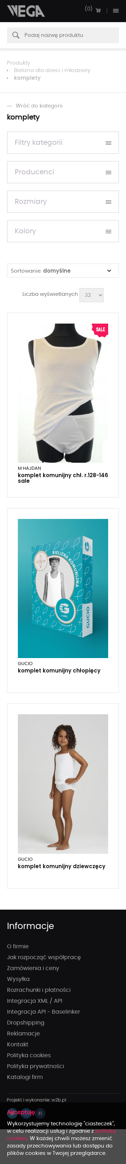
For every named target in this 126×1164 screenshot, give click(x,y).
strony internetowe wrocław (36, 1100)
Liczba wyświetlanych (50, 294)
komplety (27, 78)
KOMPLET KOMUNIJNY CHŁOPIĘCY (59, 670)
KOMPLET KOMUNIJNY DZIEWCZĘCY (61, 866)
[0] (98, 10)
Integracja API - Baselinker (43, 1012)
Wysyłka (18, 979)
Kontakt (17, 1044)
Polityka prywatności (35, 1066)
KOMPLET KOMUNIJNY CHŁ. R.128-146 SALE (63, 478)
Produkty (18, 63)
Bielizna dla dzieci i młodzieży (52, 70)
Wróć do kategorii (39, 106)
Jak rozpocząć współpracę (44, 957)
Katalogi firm (25, 1077)
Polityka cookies (29, 1055)
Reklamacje (23, 1033)
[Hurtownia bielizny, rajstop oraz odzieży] (26, 11)
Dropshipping (25, 1023)
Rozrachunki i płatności (39, 990)
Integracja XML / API (34, 1001)
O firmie (18, 946)
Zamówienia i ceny (33, 968)
